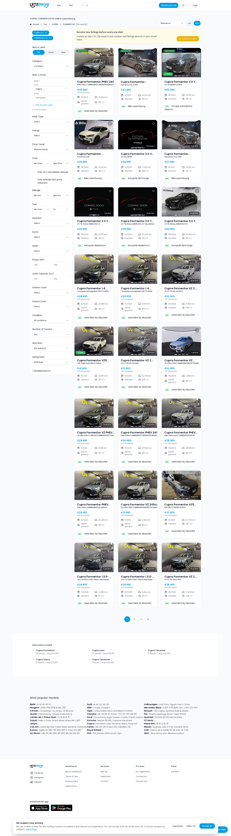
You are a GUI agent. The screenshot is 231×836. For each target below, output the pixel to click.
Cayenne (116, 720)
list (189, 23)
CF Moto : (149, 720)
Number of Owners (42, 329)
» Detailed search (41, 370)
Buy (59, 5)
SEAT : (147, 733)
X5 (43, 704)
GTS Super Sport (60, 723)
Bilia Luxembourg (133, 106)
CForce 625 (195, 720)
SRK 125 (69, 733)
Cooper (96, 707)
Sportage (161, 714)
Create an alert (189, 38)
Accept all (207, 826)
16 (61, 717)
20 (167, 723)
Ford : (90, 717)
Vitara (68, 720)
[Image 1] (88, 282)
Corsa (97, 711)
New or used (49, 50)
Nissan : (148, 726)
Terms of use (71, 776)
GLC (181, 707)
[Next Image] (109, 62)
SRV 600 (53, 733)
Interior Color (39, 301)
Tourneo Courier (120, 717)
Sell (71, 5)
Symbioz (170, 711)
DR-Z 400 (75, 720)
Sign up (104, 771)
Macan (101, 720)
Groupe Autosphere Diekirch (178, 108)
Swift (40, 720)
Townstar (178, 727)
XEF (104, 727)
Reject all (191, 826)
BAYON (173, 717)
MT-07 (107, 714)
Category (37, 61)
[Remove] (66, 81)
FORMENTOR (69, 24)
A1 (94, 704)
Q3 (104, 704)
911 (106, 720)
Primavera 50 (74, 723)
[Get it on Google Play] (61, 808)
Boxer (58, 707)
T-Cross (186, 704)
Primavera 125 (45, 723)
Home (36, 24)
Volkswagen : (151, 704)
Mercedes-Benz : (153, 707)
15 (69, 717)
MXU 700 (52, 730)
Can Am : (35, 726)
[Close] (46, 33)
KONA (179, 717)
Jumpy (58, 711)
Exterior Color (39, 287)
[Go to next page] (141, 619)
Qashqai (157, 727)
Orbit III (153, 730)
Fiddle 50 (167, 730)
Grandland (118, 711)
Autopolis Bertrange (135, 178)
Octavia (55, 714)
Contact (104, 781)
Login (195, 5)
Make (36, 85)
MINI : (90, 707)
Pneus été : (150, 723)
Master (185, 711)
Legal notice (71, 786)
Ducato (100, 733)
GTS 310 (85, 723)
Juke (164, 727)
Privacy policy (71, 781)
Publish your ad (168, 5)
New (63, 52)
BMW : (33, 704)
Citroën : (34, 710)
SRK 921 (45, 733)
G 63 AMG (173, 707)
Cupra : (91, 723)
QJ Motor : (35, 733)
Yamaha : (92, 714)
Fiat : (89, 733)
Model (36, 94)
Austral (178, 711)
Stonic (170, 714)
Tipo (120, 733)
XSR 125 (133, 714)
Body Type (37, 116)
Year (34, 204)
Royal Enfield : (94, 730)
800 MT (158, 720)
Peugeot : (35, 707)
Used (51, 52)
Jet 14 (159, 730)
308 (48, 707)
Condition (37, 315)
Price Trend (38, 144)
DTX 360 (77, 730)
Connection (141, 776)
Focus (96, 717)
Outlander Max (47, 727)
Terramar (116, 723)
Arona (159, 733)
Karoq (69, 714)
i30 (164, 717)
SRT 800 (61, 733)
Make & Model (39, 74)
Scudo (114, 733)
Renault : (148, 710)
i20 (167, 717)
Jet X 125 (184, 730)
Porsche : (92, 720)
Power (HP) (38, 259)
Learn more (31, 829)
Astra (109, 711)
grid (197, 23)
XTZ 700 (125, 714)
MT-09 (101, 714)
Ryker (64, 727)
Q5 (107, 704)
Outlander (82, 727)
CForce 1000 (168, 720)
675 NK (186, 720)
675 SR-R (179, 720)
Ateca (124, 723)
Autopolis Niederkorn (92, 245)
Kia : (146, 714)
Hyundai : (149, 717)
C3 (41, 711)
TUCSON (158, 717)
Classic (106, 730)
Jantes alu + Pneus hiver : (43, 717)
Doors (35, 231)
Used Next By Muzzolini (92, 110)
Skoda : (34, 714)
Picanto (152, 714)
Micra (185, 727)
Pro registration (143, 771)
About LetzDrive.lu (73, 771)
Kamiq (48, 714)
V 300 (186, 707)
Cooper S (105, 707)
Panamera (127, 720)
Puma (103, 717)
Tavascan (132, 723)
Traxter (58, 727)
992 (110, 720)
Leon (108, 723)
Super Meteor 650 (118, 730)
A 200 (165, 707)
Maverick (72, 727)
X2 (50, 704)
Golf (161, 704)
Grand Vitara (58, 720)
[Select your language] (184, 5)
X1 (37, 704)
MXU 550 (61, 730)
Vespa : (34, 723)
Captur (161, 711)
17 (58, 717)
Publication (106, 776)
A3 (97, 704)
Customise (177, 826)
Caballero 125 (124, 727)
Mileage (36, 190)
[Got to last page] (148, 619)
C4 (53, 711)
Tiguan (173, 704)
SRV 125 (76, 733)
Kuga (109, 717)
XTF (100, 727)
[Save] (110, 52)
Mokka (103, 711)
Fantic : (91, 726)
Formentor (101, 723)
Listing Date (38, 356)
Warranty (37, 343)
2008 (53, 707)
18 (64, 717)
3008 (43, 707)
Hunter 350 (142, 730)
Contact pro (141, 781)
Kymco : (34, 730)
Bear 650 (132, 730)
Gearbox (36, 218)
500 (94, 733)
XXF (97, 727)
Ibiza (153, 733)
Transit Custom (136, 717)
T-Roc (166, 704)
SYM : (147, 730)
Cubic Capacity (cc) (43, 273)
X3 (40, 704)
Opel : (90, 710)
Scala (62, 714)
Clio (155, 711)
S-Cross (47, 720)
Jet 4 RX (176, 730)
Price (35, 158)
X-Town (69, 730)
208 (64, 707)
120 (46, 704)
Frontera (128, 711)
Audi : (90, 704)
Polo (179, 704)
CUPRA (55, 24)
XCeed (183, 714)
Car (45, 24)
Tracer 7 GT (116, 714)
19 (66, 717)
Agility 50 (43, 730)
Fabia (41, 714)
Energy (36, 130)
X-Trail (170, 727)
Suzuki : (34, 720)
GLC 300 (194, 707)
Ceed (176, 714)
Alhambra (172, 733)
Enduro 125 (112, 727)
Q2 (100, 704)
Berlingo (47, 711)
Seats (35, 245)
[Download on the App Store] (39, 808)
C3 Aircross (68, 711)
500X (107, 733)
